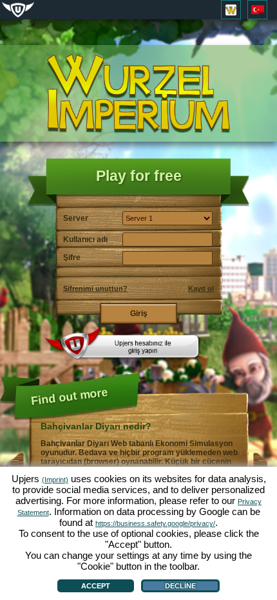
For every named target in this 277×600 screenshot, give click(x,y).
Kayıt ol (201, 288)
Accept (95, 586)
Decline (180, 586)
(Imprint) (55, 479)
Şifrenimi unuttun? (95, 288)
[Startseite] (138, 93)
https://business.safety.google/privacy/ (155, 523)
